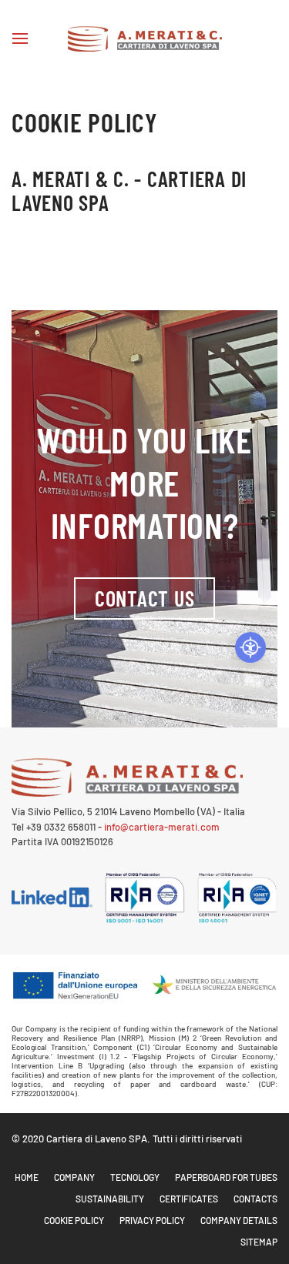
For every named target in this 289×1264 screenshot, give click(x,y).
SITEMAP (258, 1241)
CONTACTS (255, 1198)
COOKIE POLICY (74, 1220)
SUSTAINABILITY (110, 1198)
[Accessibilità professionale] (250, 647)
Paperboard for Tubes (226, 1177)
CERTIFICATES (189, 1198)
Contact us (145, 598)
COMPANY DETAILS (238, 1220)
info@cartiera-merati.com (162, 827)
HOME (27, 1177)
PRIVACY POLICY (152, 1220)
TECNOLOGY (135, 1177)
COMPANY (74, 1177)
